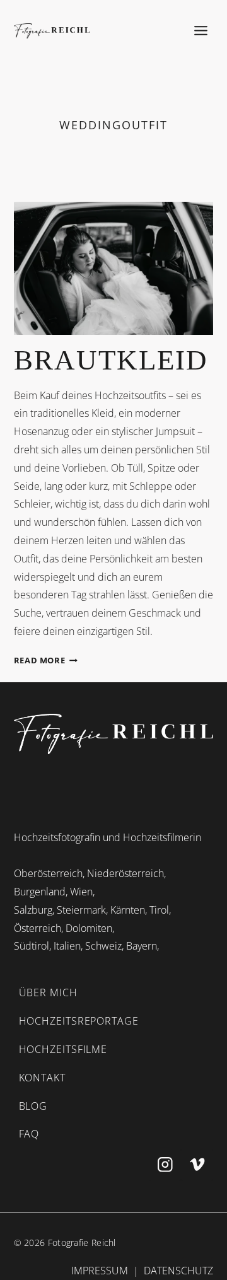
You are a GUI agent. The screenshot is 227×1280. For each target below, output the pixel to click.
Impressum (99, 1270)
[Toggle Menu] (201, 30)
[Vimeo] (197, 1165)
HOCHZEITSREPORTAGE (79, 1021)
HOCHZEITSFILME (63, 1049)
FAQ (29, 1134)
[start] (114, 734)
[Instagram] (165, 1165)
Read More (46, 660)
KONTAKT (42, 1078)
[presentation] (114, 268)
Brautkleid (111, 360)
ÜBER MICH (48, 992)
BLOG (33, 1106)
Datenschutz (178, 1270)
